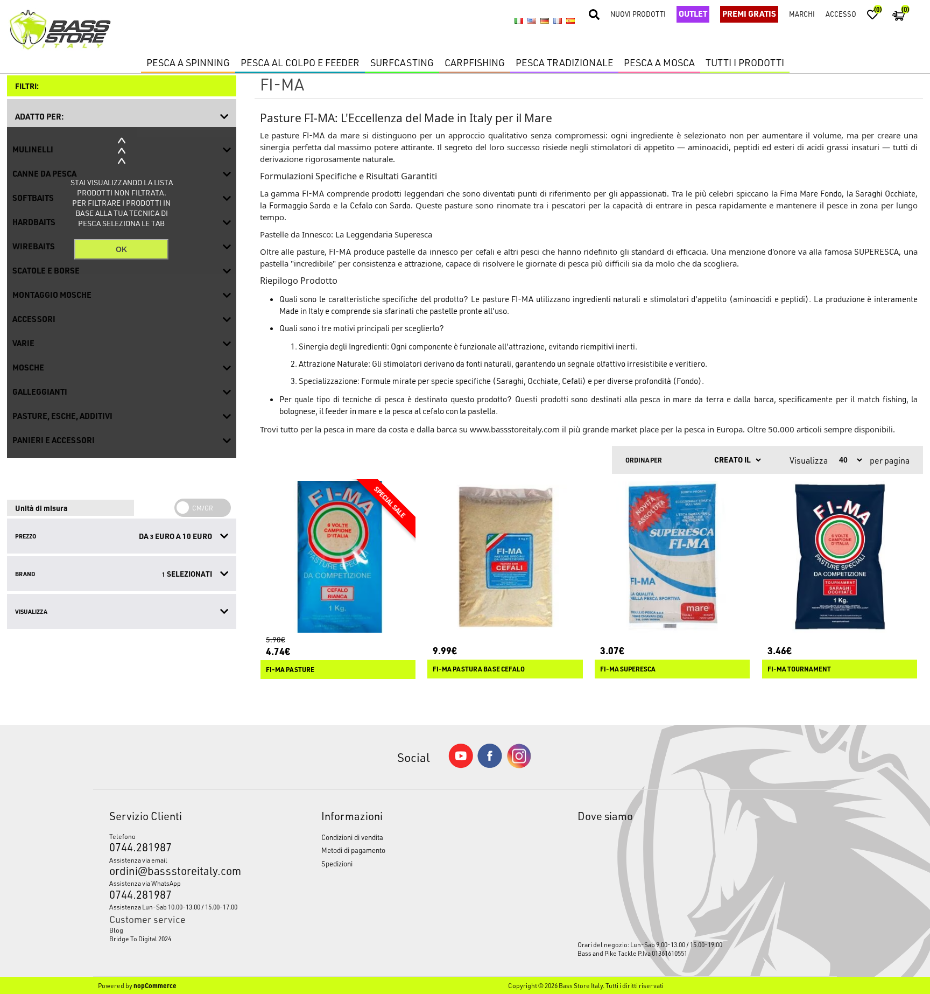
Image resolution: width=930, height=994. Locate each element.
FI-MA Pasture (290, 670)
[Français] (557, 20)
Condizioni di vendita (352, 837)
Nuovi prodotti (638, 13)
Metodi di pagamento (353, 850)
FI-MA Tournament (799, 669)
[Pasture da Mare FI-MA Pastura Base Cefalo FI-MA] (505, 557)
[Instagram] (518, 765)
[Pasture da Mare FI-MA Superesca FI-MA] (672, 557)
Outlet (693, 13)
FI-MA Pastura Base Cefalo (479, 669)
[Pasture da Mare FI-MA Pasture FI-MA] (338, 557)
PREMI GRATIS (749, 13)
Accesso (841, 13)
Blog (116, 930)
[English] (531, 20)
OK (121, 249)
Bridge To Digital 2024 (140, 938)
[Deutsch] (544, 20)
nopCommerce (155, 985)
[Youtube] (460, 765)
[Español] (570, 20)
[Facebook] (489, 765)
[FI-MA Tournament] (839, 557)
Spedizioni (337, 863)
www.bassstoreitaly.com (515, 429)
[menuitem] (187, 930)
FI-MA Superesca (628, 669)
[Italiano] (518, 20)
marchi (802, 13)
